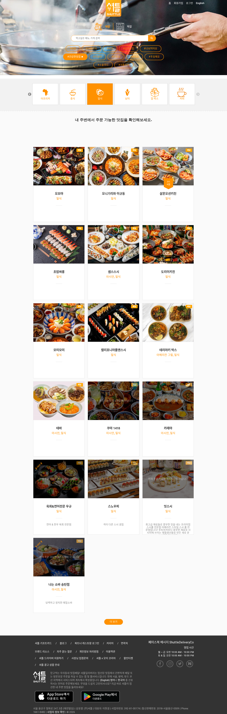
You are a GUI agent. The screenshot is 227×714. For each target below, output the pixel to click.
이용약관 (110, 651)
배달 (107, 26)
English (200, 3)
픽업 (129, 26)
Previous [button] (29, 94)
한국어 (121, 680)
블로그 (63, 643)
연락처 (124, 643)
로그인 (189, 3)
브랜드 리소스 (42, 651)
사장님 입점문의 (79, 658)
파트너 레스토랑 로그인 (87, 643)
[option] (45, 94)
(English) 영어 (107, 680)
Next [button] (197, 94)
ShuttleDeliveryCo (181, 642)
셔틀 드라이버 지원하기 (51, 658)
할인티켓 (128, 658)
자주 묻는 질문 (64, 651)
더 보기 (113, 621)
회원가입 (178, 3)
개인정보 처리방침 (89, 651)
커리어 (110, 643)
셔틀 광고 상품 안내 (49, 664)
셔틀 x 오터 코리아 (106, 658)
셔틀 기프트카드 (43, 643)
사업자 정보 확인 (56, 712)
